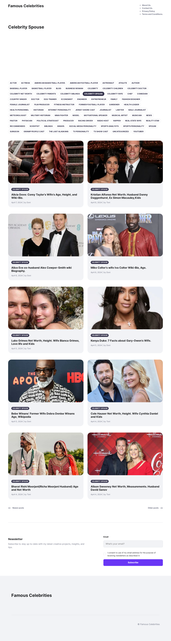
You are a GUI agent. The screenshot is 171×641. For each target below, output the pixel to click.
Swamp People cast (34, 131)
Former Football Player (92, 104)
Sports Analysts (110, 126)
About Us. (146, 5)
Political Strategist (48, 121)
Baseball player (18, 88)
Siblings (48, 126)
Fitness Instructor (64, 104)
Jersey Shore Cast (85, 110)
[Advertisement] (85, 54)
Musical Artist (120, 115)
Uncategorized (121, 131)
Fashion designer (131, 99)
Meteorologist (18, 115)
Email (105, 537)
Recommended (17, 126)
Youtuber (138, 131)
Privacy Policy (148, 11)
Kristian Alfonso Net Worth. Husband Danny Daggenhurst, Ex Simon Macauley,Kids (119, 196)
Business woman (74, 88)
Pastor (13, 121)
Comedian (142, 94)
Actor (13, 83)
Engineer (82, 99)
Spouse (152, 126)
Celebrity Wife (115, 94)
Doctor (35, 99)
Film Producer (41, 104)
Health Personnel (19, 110)
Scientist (35, 126)
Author (135, 83)
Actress (25, 83)
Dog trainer (50, 99)
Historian (38, 110)
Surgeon (14, 131)
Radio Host (103, 121)
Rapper (117, 121)
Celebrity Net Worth (21, 94)
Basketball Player (41, 88)
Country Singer (18, 99)
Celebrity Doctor (136, 88)
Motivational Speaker (95, 115)
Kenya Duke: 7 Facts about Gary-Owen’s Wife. (121, 340)
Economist (67, 99)
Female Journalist (20, 104)
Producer (68, 121)
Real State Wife (133, 121)
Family (114, 99)
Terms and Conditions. (152, 14)
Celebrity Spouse (93, 94)
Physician (27, 121)
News (149, 115)
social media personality (82, 126)
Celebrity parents (46, 94)
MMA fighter (61, 115)
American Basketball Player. (49, 83)
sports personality (133, 126)
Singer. (61, 126)
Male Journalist (137, 110)
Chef (130, 94)
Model (76, 115)
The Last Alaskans (58, 131)
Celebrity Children (113, 88)
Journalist (105, 110)
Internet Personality (59, 110)
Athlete (123, 83)
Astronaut (108, 83)
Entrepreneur (98, 99)
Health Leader (131, 104)
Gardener (114, 104)
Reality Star (152, 121)
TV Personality (81, 131)
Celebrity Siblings (70, 94)
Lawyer (120, 110)
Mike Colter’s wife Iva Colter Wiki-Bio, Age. (118, 267)
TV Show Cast (101, 131)
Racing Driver (85, 121)
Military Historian (40, 115)
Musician (137, 115)
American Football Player (84, 83)
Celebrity (93, 88)
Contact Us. (147, 8)
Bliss (58, 88)
